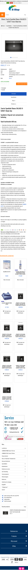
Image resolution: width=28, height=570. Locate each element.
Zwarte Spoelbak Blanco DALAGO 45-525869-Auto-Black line (20, 304)
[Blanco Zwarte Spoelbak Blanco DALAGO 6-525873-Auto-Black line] (7, 359)
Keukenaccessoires (6, 469)
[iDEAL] (12, 559)
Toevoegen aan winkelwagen (22, 83)
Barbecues (4, 479)
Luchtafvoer (4, 448)
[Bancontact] (8, 559)
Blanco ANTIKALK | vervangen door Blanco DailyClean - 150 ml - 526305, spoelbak (20, 273)
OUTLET (3, 489)
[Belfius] (16, 562)
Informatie (14, 93)
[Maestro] (21, 559)
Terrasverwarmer (5, 474)
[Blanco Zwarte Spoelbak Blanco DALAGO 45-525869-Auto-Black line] (20, 296)
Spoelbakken (9, 25)
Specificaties (13, 97)
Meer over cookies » (17, 2)
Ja (7, 2)
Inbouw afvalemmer (6, 461)
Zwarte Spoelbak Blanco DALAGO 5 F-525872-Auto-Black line (20, 335)
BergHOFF (4, 484)
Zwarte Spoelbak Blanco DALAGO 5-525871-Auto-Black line (7, 335)
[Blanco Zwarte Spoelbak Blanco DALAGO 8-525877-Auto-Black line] (5, 512)
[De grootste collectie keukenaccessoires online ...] (14, 8)
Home (3, 25)
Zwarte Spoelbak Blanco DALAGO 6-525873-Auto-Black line (7, 367)
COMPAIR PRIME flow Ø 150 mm (8, 450)
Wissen (25, 506)
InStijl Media (25, 557)
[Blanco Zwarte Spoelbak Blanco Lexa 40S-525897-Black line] (7, 390)
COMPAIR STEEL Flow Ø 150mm (8, 453)
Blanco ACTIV (6, 271)
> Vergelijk (3, 89)
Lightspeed (16, 557)
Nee (11, 2)
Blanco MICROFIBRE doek (7, 304)
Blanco (10, 78)
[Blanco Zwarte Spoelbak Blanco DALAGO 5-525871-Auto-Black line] (7, 327)
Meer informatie (7, 279)
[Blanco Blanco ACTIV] (7, 265)
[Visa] (25, 559)
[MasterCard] (16, 559)
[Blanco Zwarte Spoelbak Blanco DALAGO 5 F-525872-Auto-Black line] (20, 327)
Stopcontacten (5, 456)
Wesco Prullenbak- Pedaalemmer (8, 458)
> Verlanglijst (3, 88)
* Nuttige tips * (5, 487)
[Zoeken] (25, 14)
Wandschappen (5, 476)
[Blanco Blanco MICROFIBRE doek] (7, 296)
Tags (13, 100)
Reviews (13, 104)
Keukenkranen (5, 466)
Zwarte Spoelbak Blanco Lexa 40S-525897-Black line (6, 398)
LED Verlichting (5, 471)
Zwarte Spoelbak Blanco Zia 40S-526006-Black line (20, 367)
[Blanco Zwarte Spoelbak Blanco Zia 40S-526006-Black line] (20, 359)
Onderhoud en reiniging (6, 482)
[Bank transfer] (3, 559)
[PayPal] (12, 562)
